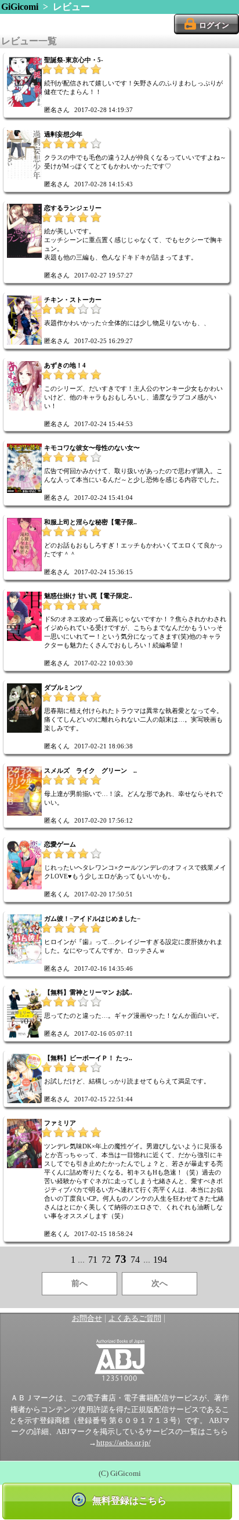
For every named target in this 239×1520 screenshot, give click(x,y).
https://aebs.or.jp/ (123, 1443)
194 (160, 1260)
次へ (159, 1283)
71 (92, 1260)
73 (120, 1259)
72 (106, 1260)
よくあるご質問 (134, 1318)
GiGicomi (19, 7)
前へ (79, 1283)
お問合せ (87, 1318)
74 (135, 1260)
